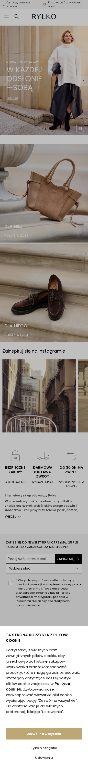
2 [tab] (45, 129)
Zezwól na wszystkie (44, 733)
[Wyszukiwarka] (16, 16)
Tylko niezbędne (44, 748)
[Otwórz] (77, 568)
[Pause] (80, 128)
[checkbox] (11, 583)
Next (83, 81)
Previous (5, 81)
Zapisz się (65, 558)
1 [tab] (42, 129)
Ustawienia (44, 757)
